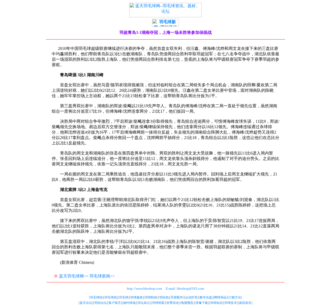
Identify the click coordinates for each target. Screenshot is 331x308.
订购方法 (235, 297)
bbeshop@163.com (190, 288)
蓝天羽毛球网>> (73, 276)
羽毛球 (123, 297)
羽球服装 (136, 297)
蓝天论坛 (86, 303)
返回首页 (245, 303)
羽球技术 (230, 303)
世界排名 (173, 303)
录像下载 (201, 303)
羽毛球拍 (96, 297)
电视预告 (187, 303)
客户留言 (115, 303)
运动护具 (191, 297)
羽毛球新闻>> (102, 276)
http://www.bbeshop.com (144, 288)
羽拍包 (164, 297)
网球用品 (220, 297)
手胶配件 (177, 297)
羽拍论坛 (100, 303)
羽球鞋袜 (151, 297)
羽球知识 (216, 303)
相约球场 (129, 303)
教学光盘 (206, 297)
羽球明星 (158, 303)
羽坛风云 (144, 303)
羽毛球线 (110, 297)
